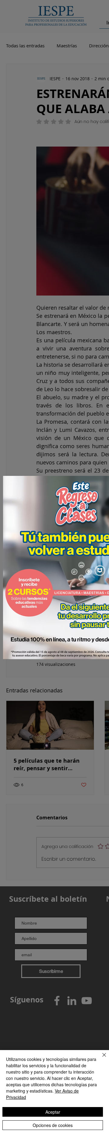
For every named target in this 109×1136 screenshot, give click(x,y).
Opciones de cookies (53, 1125)
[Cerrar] (100, 1058)
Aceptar (52, 1112)
